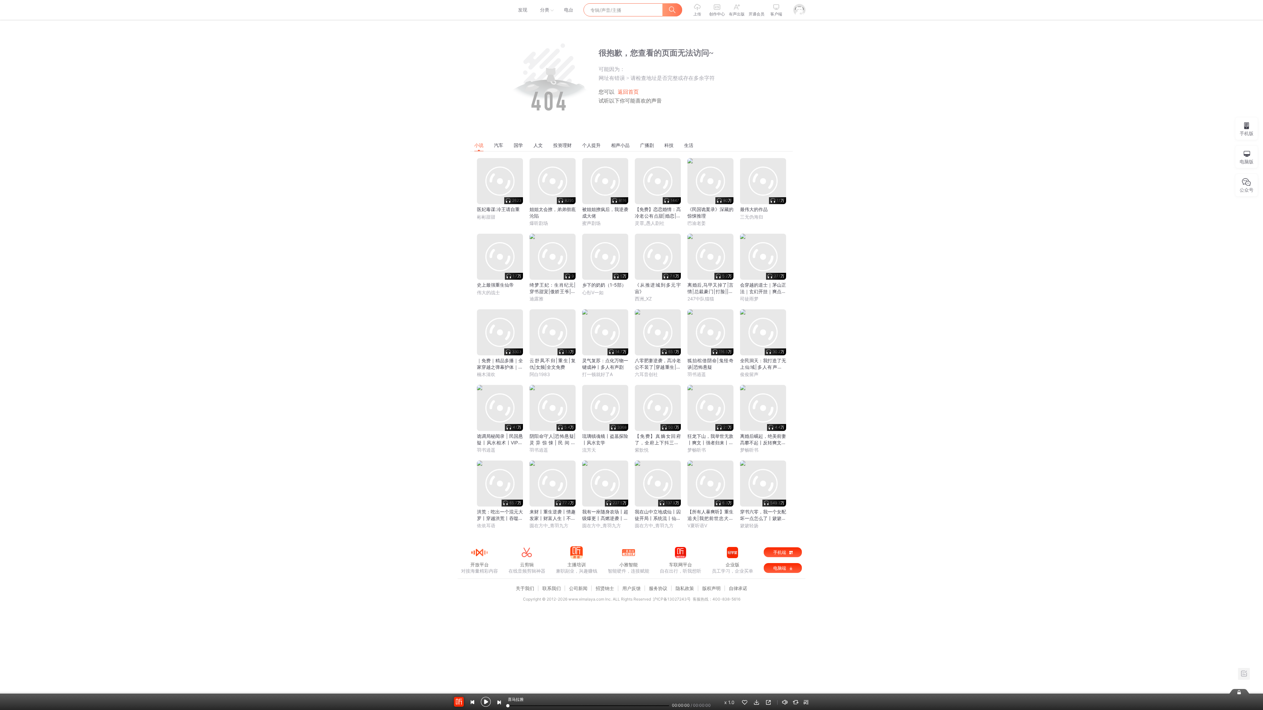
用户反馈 (631, 588)
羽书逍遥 (696, 374)
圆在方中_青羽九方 (549, 525)
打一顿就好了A (597, 374)
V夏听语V (697, 525)
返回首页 (628, 92)
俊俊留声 (749, 374)
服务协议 (658, 588)
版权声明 (711, 588)
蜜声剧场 (591, 223)
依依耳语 (486, 525)
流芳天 (589, 450)
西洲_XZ (643, 298)
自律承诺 (738, 588)
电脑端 (780, 568)
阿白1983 (540, 374)
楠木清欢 (486, 374)
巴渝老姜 (696, 223)
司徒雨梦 (749, 298)
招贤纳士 (605, 588)
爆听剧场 (539, 223)
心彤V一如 (593, 292)
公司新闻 (578, 588)
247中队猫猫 (700, 298)
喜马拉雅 (479, 10)
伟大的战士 (488, 292)
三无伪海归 (751, 217)
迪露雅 (536, 298)
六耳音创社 (646, 374)
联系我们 (551, 588)
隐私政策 (685, 588)
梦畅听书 (696, 450)
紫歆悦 (642, 450)
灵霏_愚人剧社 (649, 223)
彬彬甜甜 (486, 217)
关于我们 (525, 588)
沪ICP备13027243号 (672, 599)
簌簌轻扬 (749, 525)
